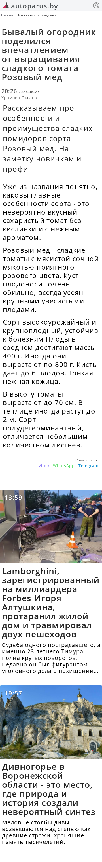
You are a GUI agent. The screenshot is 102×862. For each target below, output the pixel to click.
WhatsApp (64, 465)
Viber (44, 465)
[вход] (96, 6)
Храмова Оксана (19, 97)
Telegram (88, 465)
